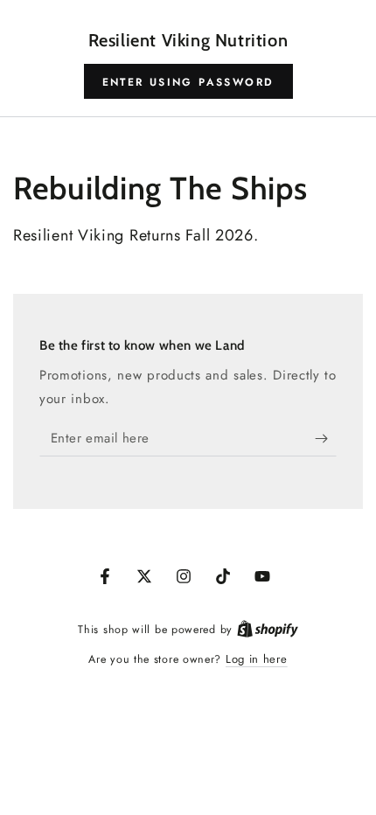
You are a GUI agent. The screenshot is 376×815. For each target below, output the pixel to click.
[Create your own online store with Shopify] (267, 629)
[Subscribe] (326, 439)
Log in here (257, 659)
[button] (188, 81)
